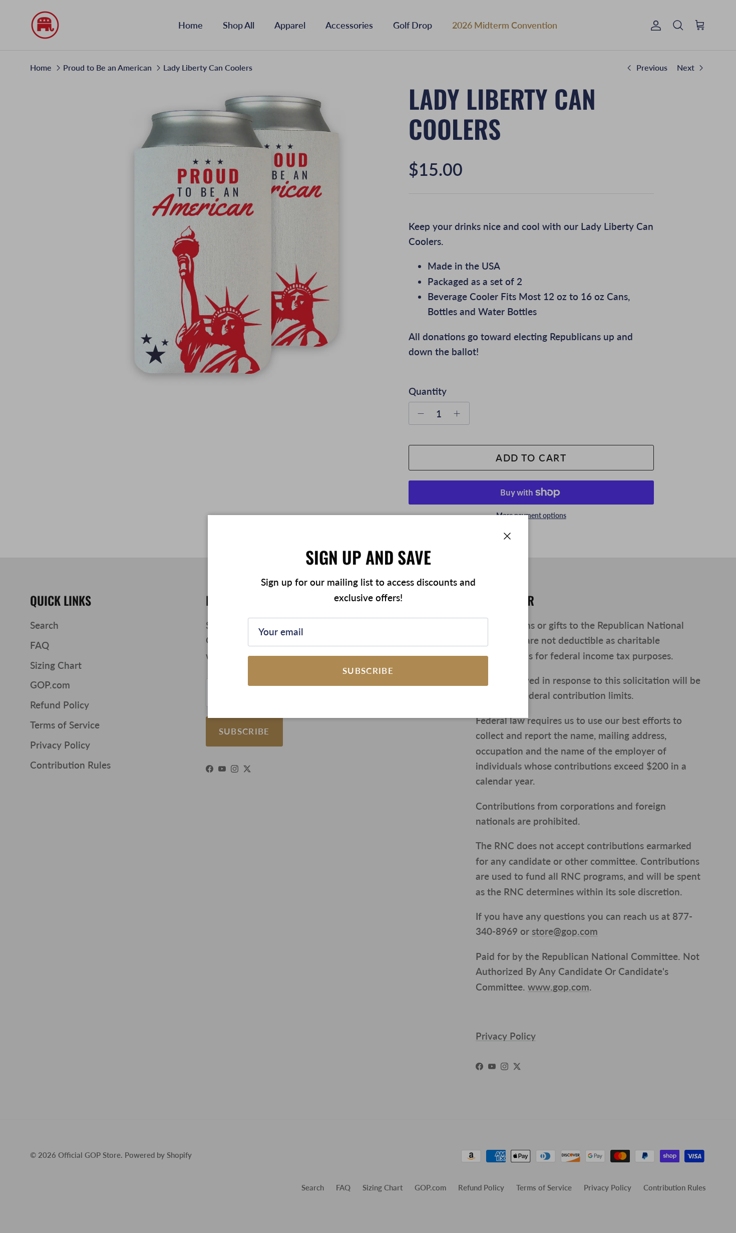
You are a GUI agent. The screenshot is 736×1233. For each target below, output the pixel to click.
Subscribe (368, 670)
